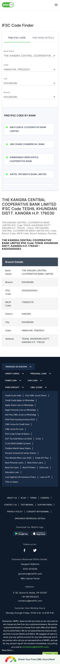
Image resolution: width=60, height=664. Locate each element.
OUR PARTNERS (44, 504)
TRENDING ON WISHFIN (16, 366)
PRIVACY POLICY (15, 511)
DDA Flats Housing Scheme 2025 (20, 419)
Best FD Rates (29, 467)
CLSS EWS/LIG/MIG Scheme (18, 443)
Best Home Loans (35, 462)
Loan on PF (45, 477)
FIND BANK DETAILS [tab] (43, 37)
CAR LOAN (32, 380)
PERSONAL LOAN (38, 373)
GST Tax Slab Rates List (18, 438)
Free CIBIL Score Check (36, 395)
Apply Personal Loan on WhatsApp (20, 410)
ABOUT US (12, 498)
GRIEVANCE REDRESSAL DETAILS (30, 518)
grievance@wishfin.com (30, 573)
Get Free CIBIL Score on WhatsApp (20, 414)
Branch (7, 92)
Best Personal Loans (14, 462)
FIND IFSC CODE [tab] (17, 37)
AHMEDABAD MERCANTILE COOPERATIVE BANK (24, 159)
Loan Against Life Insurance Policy (20, 477)
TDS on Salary (11, 482)
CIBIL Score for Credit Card (17, 424)
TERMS (33, 498)
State (6, 65)
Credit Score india (13, 395)
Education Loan (12, 472)
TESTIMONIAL (27, 504)
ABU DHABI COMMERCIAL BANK (27, 144)
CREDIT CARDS (12, 373)
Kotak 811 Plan (42, 458)
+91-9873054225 (30, 596)
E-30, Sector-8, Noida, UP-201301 (30, 592)
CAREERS (44, 498)
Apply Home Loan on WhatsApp (19, 405)
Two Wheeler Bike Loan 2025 (18, 458)
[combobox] (30, 55)
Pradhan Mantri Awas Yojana (18, 448)
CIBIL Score (36, 387)
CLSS (38, 438)
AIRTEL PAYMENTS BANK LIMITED (28, 174)
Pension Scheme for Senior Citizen (20, 453)
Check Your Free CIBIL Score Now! (36, 659)
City (5, 79)
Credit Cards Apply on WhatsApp (19, 400)
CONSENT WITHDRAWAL (38, 511)
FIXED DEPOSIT (12, 387)
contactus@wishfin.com (30, 600)
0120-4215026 (30, 569)
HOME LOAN (11, 380)
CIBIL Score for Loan (14, 429)
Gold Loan (43, 467)
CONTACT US (10, 504)
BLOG (23, 498)
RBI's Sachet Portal (30, 578)
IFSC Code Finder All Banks (17, 434)
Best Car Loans (12, 467)
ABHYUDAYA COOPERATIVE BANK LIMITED (28, 129)
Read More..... (8, 650)
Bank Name (9, 51)
